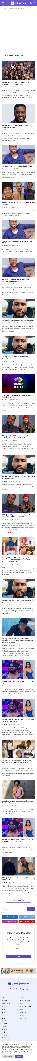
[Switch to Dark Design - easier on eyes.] (34, 3)
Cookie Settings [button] (8, 1056)
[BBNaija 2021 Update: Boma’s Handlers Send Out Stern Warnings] (18, 789)
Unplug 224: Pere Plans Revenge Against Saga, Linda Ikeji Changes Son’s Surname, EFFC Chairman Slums (17, 559)
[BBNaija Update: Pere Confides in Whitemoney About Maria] (18, 866)
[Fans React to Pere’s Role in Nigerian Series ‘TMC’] (18, 229)
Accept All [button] (19, 1056)
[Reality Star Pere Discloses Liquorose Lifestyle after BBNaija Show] (18, 267)
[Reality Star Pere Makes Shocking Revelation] (18, 308)
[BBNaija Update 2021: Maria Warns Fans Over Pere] (18, 669)
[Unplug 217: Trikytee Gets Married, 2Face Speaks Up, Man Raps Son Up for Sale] (18, 748)
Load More (17, 900)
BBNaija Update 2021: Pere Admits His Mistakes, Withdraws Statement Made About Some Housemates (17, 640)
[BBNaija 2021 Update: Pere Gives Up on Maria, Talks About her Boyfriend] (18, 827)
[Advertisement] (18, 31)
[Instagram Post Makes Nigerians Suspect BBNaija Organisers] (18, 383)
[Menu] (3, 3)
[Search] (31, 3)
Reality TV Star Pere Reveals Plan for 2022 (17, 166)
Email (18, 949)
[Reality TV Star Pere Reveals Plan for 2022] (18, 154)
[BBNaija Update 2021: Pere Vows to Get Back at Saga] (18, 588)
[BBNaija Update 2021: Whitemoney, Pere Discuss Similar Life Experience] (18, 424)
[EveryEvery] (18, 3)
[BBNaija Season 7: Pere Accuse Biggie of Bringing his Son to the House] (18, 70)
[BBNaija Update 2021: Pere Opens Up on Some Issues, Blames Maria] (18, 708)
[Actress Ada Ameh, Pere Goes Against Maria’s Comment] (18, 191)
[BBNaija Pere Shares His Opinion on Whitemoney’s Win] (18, 345)
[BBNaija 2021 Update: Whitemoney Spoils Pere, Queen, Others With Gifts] (18, 503)
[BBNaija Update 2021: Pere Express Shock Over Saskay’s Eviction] (18, 464)
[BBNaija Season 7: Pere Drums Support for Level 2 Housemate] (18, 113)
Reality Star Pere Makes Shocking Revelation (18, 320)
